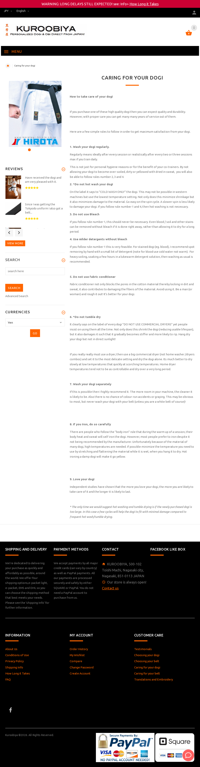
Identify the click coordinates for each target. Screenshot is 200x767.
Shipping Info (14, 667)
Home (7, 65)
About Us (11, 649)
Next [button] (19, 233)
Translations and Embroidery (153, 679)
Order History (79, 649)
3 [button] (39, 147)
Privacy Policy (14, 661)
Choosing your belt (146, 661)
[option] (35, 114)
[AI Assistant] (188, 755)
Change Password (82, 667)
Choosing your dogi (146, 655)
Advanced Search (16, 296)
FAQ (8, 679)
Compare (76, 661)
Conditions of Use (17, 655)
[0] (188, 35)
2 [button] (34, 147)
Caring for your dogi (147, 667)
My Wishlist (77, 655)
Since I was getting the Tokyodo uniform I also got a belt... (44, 208)
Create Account (80, 673)
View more (15, 243)
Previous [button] (9, 233)
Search (12, 260)
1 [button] (28, 147)
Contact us (110, 588)
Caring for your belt (147, 673)
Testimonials (143, 649)
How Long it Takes (144, 4)
